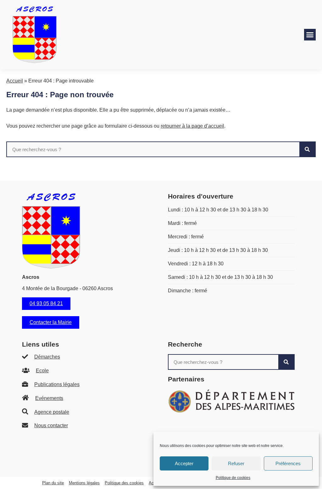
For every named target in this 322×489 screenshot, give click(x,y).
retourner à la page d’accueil (192, 126)
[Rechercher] (307, 149)
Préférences (288, 463)
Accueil (14, 80)
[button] (310, 35)
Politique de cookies (233, 478)
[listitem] (85, 357)
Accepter (184, 463)
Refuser (236, 463)
